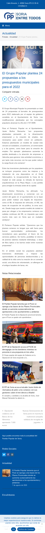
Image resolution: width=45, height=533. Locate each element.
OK (13, 529)
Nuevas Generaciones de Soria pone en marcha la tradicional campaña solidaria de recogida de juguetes (33, 416)
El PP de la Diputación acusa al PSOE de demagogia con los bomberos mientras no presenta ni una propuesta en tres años (19, 349)
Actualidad (13, 37)
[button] (6, 25)
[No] (42, 524)
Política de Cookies (26, 529)
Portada (5, 37)
